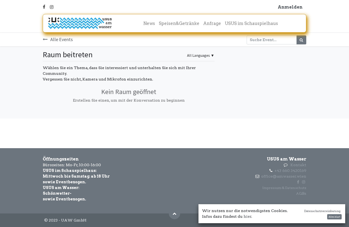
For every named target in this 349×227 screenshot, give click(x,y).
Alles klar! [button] (334, 216)
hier (247, 216)
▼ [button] (200, 55)
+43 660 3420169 (290, 170)
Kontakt (298, 165)
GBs (302, 193)
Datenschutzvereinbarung (322, 211)
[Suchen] (301, 39)
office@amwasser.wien (283, 176)
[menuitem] (149, 23)
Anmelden (290, 7)
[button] (174, 213)
